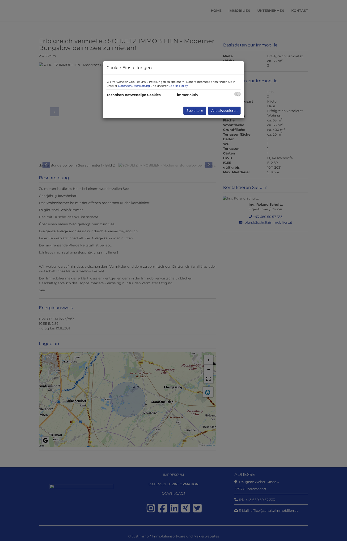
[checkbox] (237, 94)
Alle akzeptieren (224, 110)
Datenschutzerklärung (134, 85)
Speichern (194, 110)
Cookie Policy (178, 85)
